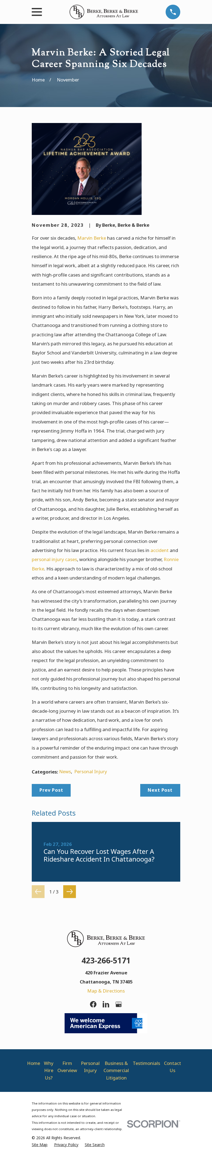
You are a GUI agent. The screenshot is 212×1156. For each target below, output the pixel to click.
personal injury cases (54, 559)
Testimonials (146, 1063)
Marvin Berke (91, 238)
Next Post (160, 790)
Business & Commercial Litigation (116, 1070)
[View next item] (69, 891)
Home (33, 1063)
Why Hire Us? (49, 1070)
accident (159, 550)
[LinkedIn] (106, 1004)
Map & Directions (106, 991)
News (65, 771)
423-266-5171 (106, 960)
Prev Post (51, 790)
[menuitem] (39, 1145)
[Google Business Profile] (118, 1004)
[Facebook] (93, 1004)
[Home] (104, 12)
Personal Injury (90, 771)
